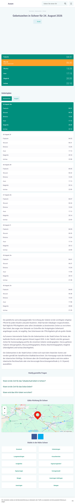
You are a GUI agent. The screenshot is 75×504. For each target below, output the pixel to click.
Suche (65, 3)
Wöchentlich (6, 98)
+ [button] (4, 408)
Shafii (38, 21)
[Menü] (71, 3)
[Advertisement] (37, 39)
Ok (73, 501)
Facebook (34, 436)
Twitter (40, 436)
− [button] (4, 412)
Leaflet (61, 431)
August (16, 98)
